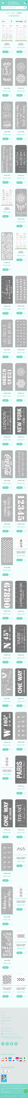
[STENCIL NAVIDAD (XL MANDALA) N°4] (10, 996)
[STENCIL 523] (10, 444)
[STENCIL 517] (24, 705)
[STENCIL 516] (24, 793)
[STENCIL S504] (24, 313)
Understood (23, 1096)
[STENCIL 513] (24, 95)
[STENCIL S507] (24, 749)
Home (7, 13)
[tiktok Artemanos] (16, 1043)
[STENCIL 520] (24, 837)
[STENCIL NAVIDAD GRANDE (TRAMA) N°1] (24, 866)
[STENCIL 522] (24, 662)
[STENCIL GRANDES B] (10, 216)
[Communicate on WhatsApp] (25, 1091)
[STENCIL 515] (10, 837)
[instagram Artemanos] (2, 1043)
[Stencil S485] (10, 487)
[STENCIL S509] (24, 531)
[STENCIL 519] (10, 749)
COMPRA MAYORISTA (6, 1017)
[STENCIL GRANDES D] (10, 52)
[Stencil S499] (10, 139)
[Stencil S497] (10, 182)
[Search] (25, 7)
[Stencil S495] (10, 531)
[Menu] (2, 3)
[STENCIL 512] (24, 400)
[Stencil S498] (24, 139)
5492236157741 (7, 1028)
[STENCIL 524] (24, 182)
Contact (3, 1023)
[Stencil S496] (10, 924)
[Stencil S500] (10, 967)
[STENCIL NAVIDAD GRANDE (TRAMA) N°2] (24, 953)
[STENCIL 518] (10, 662)
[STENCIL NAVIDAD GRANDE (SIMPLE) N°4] (10, 778)
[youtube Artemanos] (11, 1043)
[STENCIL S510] (10, 618)
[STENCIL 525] (10, 313)
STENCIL (13, 13)
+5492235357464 (7, 1031)
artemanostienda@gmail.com (10, 1034)
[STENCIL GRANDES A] (24, 52)
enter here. (17, 1088)
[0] (25, 3)
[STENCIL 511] (10, 269)
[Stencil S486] (10, 574)
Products (3, 1015)
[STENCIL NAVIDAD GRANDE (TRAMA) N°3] (24, 996)
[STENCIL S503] (24, 357)
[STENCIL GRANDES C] (24, 260)
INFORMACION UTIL (6, 1020)
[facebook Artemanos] (7, 1043)
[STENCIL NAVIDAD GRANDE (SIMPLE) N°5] (24, 560)
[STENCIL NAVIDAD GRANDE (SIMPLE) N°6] (24, 909)
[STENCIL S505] (24, 487)
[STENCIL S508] (10, 400)
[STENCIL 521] (24, 618)
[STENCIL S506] (10, 880)
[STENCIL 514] (24, 444)
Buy (5, 51)
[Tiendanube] (5, 1092)
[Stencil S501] (10, 705)
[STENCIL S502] (24, 226)
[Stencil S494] (10, 357)
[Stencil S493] (10, 95)
